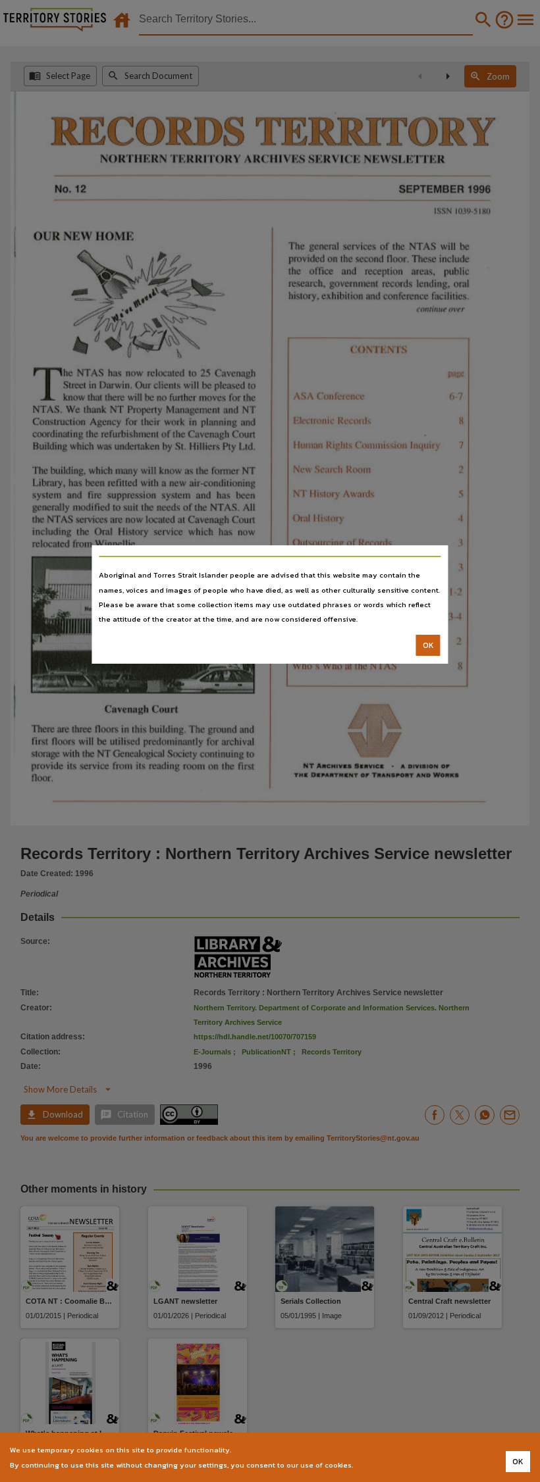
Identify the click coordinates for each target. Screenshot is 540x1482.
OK (428, 645)
